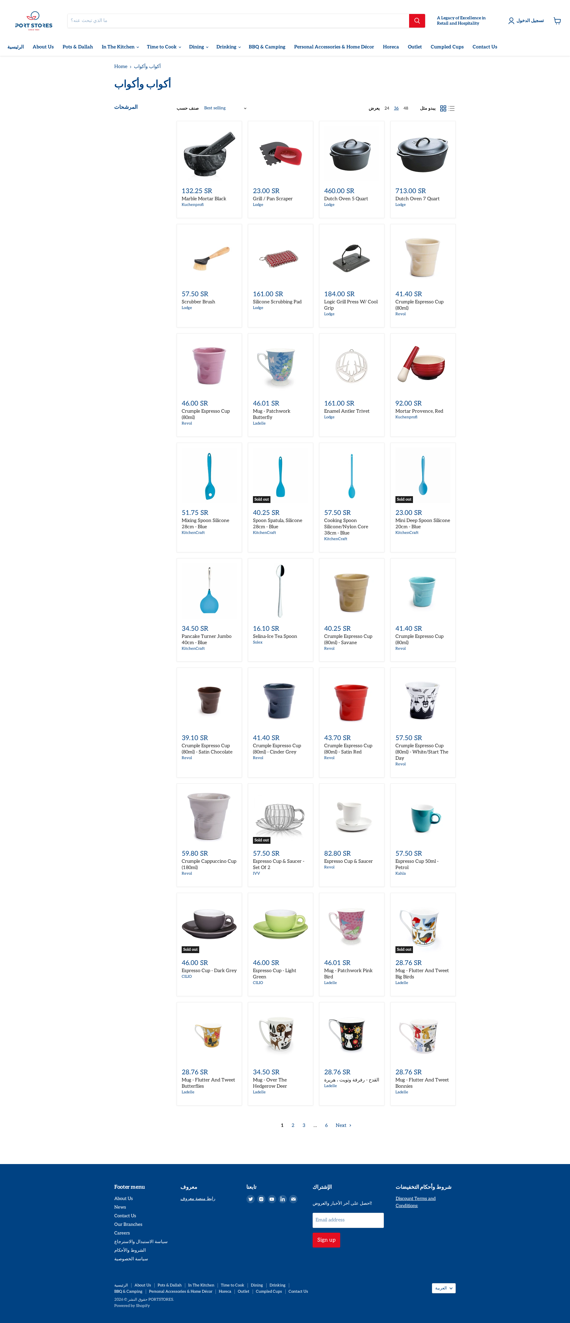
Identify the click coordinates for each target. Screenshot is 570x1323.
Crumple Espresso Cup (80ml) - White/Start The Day (421, 752)
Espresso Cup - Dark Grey (209, 971)
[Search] (417, 21)
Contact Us (485, 47)
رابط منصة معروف (197, 1198)
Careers (122, 1233)
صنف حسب (188, 108)
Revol (400, 314)
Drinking (227, 47)
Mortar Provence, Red (419, 411)
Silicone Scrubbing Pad (277, 302)
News (120, 1207)
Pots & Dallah (78, 47)
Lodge (258, 204)
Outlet (415, 47)
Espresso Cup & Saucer (348, 861)
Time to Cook (162, 47)
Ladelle (259, 423)
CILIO (187, 976)
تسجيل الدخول (530, 20)
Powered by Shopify (132, 1305)
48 (405, 108)
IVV (256, 873)
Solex (257, 642)
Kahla (400, 873)
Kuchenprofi (193, 204)
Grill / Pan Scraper (273, 199)
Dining (197, 47)
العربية (441, 1288)
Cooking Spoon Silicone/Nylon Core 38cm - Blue (346, 527)
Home (120, 67)
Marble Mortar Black (204, 199)
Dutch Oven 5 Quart (346, 199)
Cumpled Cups (447, 47)
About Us (43, 47)
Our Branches (128, 1224)
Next (342, 1125)
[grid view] (443, 108)
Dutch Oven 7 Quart (417, 199)
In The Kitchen (119, 47)
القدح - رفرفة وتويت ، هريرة (351, 1080)
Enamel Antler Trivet (347, 411)
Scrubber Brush (198, 302)
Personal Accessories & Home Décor (334, 47)
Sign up (326, 1240)
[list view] (451, 108)
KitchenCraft (193, 532)
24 (386, 108)
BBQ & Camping (267, 47)
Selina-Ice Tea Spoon (275, 636)
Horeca (391, 47)
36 (396, 108)
